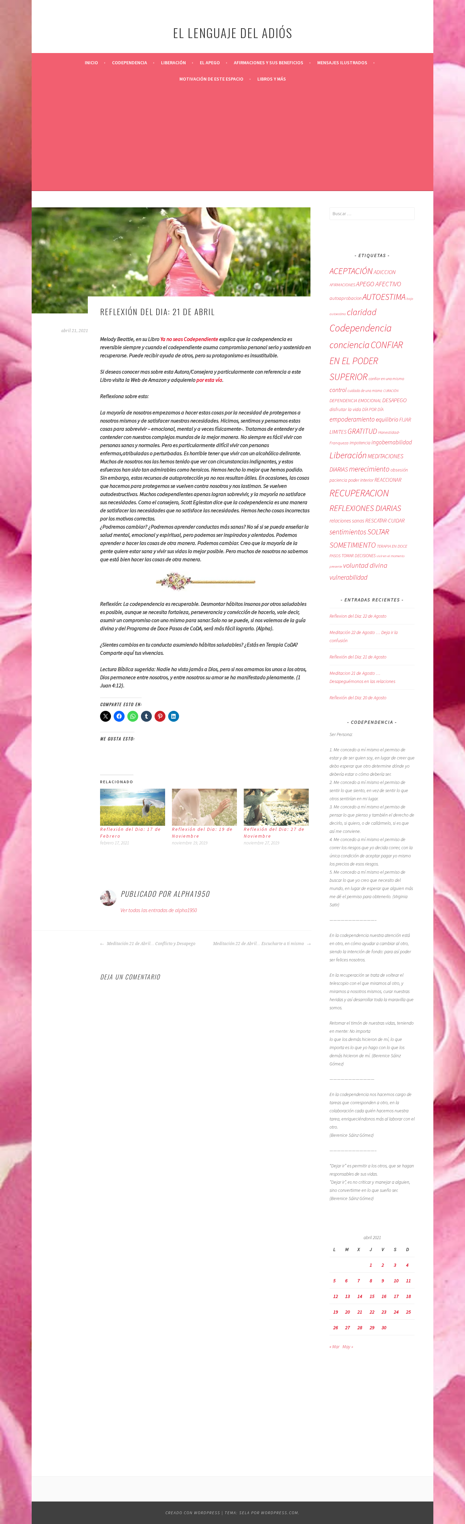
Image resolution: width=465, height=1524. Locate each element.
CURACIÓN (391, 390)
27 (347, 1327)
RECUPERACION (359, 493)
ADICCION (385, 272)
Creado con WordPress (192, 1512)
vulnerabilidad (348, 577)
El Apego (210, 62)
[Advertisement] (232, 138)
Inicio (91, 62)
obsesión (399, 470)
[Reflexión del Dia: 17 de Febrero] (132, 807)
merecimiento (369, 469)
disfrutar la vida (345, 409)
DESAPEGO (394, 400)
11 (408, 1281)
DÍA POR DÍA (372, 409)
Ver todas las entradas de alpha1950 (159, 910)
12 (335, 1296)
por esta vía (209, 379)
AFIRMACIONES (342, 284)
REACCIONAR (387, 480)
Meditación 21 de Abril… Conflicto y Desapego (150, 943)
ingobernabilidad (391, 442)
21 (359, 1312)
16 (384, 1296)
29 (372, 1327)
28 (359, 1327)
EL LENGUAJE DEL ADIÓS (232, 32)
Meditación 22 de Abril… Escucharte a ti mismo (259, 943)
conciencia (350, 345)
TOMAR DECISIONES (358, 556)
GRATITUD (362, 431)
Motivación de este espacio (211, 79)
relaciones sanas (347, 520)
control (338, 390)
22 (372, 1312)
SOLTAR (378, 531)
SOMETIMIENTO (353, 545)
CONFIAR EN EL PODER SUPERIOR (366, 361)
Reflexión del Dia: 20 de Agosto (358, 698)
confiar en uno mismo (386, 378)
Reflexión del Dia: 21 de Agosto (358, 657)
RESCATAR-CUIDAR (385, 520)
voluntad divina (365, 565)
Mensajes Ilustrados (342, 62)
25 (408, 1312)
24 (396, 1312)
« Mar (334, 1346)
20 (347, 1312)
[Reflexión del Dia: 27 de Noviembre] (276, 807)
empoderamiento (352, 419)
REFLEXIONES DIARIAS (365, 508)
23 (384, 1312)
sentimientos (348, 531)
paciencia (338, 480)
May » (347, 1346)
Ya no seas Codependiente (189, 339)
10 (396, 1281)
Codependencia (129, 62)
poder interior (360, 480)
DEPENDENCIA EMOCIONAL (355, 400)
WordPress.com (279, 1512)
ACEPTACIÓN (351, 271)
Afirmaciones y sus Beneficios (268, 62)
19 (335, 1312)
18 (408, 1296)
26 (335, 1327)
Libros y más (271, 79)
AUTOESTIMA (384, 296)
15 (372, 1296)
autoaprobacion (346, 298)
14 (359, 1296)
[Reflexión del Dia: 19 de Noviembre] (204, 807)
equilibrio (387, 419)
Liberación (173, 62)
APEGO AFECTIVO (378, 284)
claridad (361, 312)
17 (396, 1296)
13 (347, 1296)
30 (384, 1327)
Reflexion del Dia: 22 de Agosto (358, 616)
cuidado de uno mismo (365, 390)
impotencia (360, 443)
